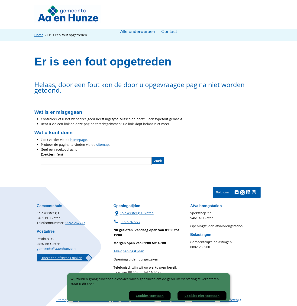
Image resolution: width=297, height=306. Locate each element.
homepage (78, 139)
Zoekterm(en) (52, 154)
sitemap (102, 144)
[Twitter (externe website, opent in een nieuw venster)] (242, 192)
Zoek (158, 161)
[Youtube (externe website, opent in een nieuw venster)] (248, 192)
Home (38, 35)
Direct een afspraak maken (61, 258)
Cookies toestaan (150, 295)
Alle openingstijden (128, 251)
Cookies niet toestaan (202, 295)
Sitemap (62, 300)
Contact (169, 31)
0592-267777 (75, 223)
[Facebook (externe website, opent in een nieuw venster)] (236, 192)
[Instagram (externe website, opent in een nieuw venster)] (254, 192)
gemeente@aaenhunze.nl (57, 248)
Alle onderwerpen (137, 31)
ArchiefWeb (229, 300)
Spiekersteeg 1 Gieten (133, 213)
